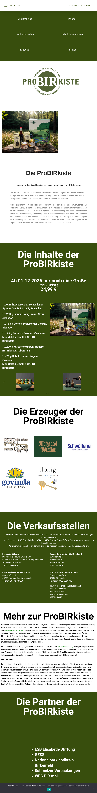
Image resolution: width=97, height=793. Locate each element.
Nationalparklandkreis (14, 630)
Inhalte (72, 18)
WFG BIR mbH (47, 776)
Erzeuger (25, 49)
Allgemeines (25, 18)
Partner (72, 49)
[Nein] (93, 788)
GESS (39, 754)
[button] (5, 5)
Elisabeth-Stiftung (65, 646)
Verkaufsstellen (25, 34)
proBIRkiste (14, 5)
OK (49, 789)
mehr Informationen (72, 34)
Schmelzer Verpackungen (57, 770)
